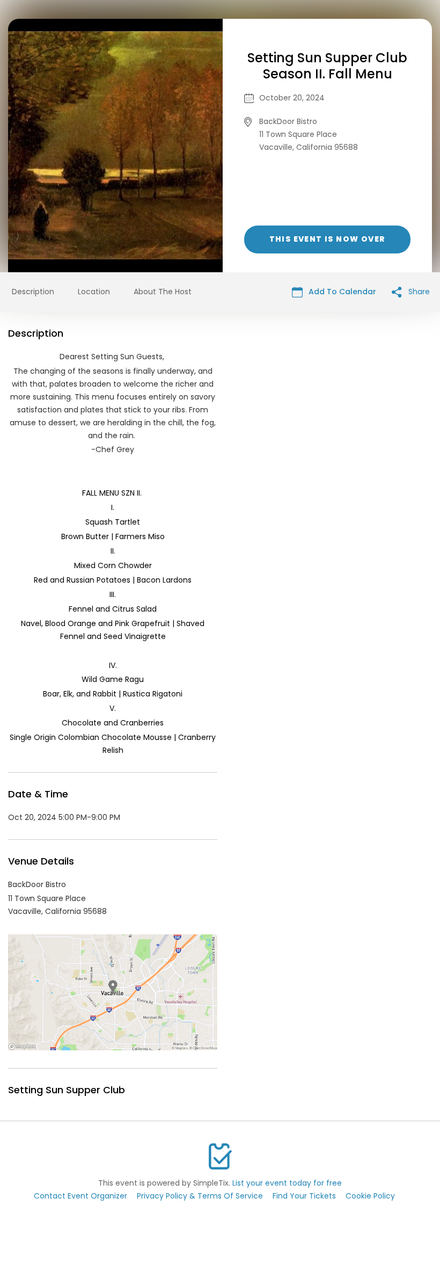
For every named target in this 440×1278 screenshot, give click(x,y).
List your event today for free (287, 1183)
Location (94, 291)
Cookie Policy (370, 1195)
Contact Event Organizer (80, 1195)
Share (418, 291)
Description (33, 291)
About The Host (163, 291)
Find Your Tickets (304, 1195)
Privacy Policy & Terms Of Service (200, 1195)
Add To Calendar (341, 291)
